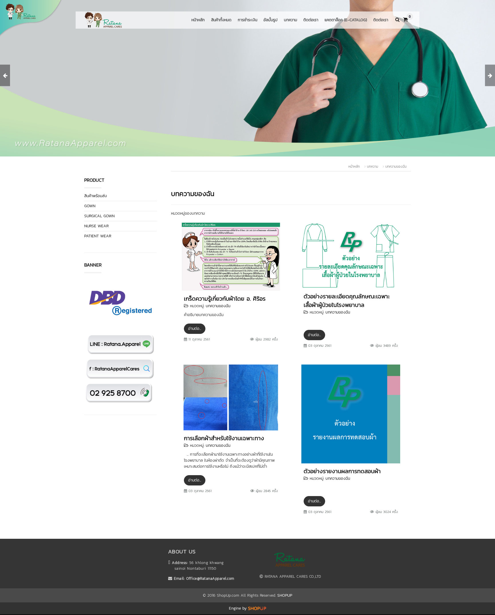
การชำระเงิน (247, 20)
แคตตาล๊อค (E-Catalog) (346, 20)
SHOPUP (284, 595)
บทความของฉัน (395, 166)
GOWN (89, 206)
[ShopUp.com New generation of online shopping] (257, 608)
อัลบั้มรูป (271, 20)
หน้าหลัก (198, 20)
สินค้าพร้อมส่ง (95, 196)
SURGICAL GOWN (99, 216)
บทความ (290, 20)
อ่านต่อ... (194, 329)
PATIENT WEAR (97, 236)
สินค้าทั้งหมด (221, 20)
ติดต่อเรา (310, 20)
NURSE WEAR (96, 226)
